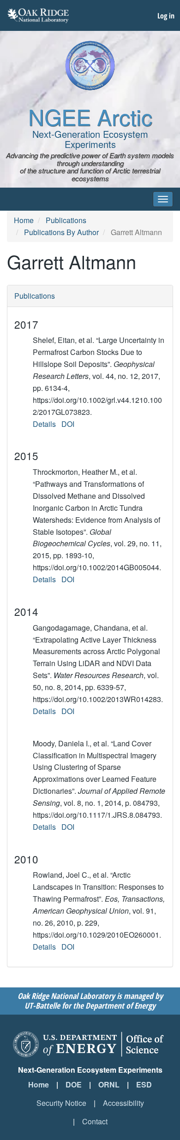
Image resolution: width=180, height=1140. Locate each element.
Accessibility (123, 1103)
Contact (95, 1121)
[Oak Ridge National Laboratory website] (38, 16)
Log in (165, 16)
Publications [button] (34, 295)
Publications (66, 220)
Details (44, 424)
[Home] (90, 65)
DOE (74, 1084)
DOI (67, 424)
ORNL (109, 1084)
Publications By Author (61, 232)
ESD (144, 1084)
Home (24, 220)
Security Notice (61, 1103)
